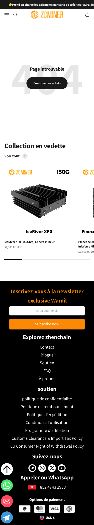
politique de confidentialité (47, 399)
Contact (47, 347)
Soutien (47, 363)
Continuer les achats (47, 83)
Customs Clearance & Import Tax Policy (47, 438)
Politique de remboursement (47, 406)
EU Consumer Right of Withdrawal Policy (47, 446)
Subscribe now (47, 323)
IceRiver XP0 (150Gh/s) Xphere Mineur (29, 242)
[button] (7, 518)
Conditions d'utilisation (47, 422)
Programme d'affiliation (47, 430)
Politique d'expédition (47, 414)
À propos (47, 378)
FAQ (47, 371)
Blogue (47, 355)
